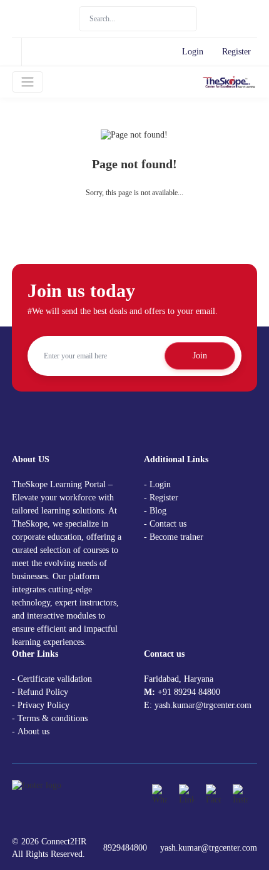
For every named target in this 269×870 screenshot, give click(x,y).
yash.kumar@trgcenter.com (208, 847)
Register (236, 51)
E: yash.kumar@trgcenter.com (197, 705)
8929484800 (125, 847)
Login (192, 51)
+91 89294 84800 (189, 692)
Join (200, 355)
